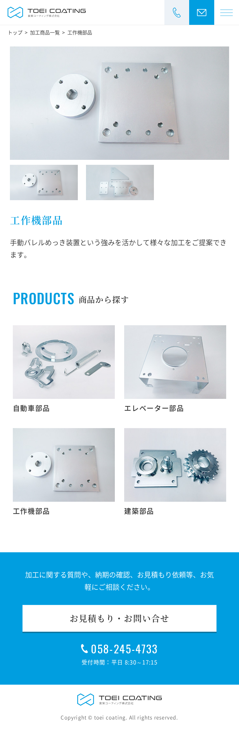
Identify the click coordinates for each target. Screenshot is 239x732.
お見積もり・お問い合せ (119, 618)
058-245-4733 (124, 648)
